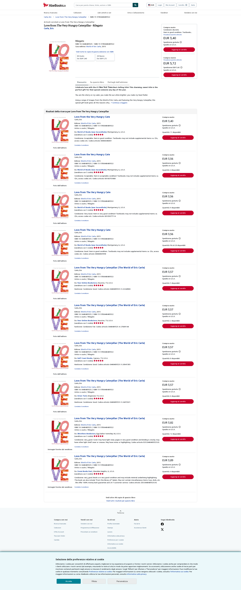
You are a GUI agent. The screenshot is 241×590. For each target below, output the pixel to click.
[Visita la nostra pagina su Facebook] (162, 524)
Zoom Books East (84, 471)
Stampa (110, 528)
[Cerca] (135, 5)
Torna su (120, 513)
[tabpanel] (117, 95)
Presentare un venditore (89, 532)
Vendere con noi (190, 13)
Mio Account (170, 5)
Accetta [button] (69, 581)
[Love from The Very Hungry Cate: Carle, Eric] (59, 221)
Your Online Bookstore (87, 283)
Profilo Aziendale (113, 524)
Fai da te (137, 524)
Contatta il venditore (81, 145)
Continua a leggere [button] (119, 103)
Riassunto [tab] (81, 82)
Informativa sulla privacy (116, 536)
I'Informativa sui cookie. (179, 571)
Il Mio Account (59, 532)
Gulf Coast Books (84, 358)
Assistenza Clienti (140, 528)
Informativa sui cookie (115, 544)
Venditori (164, 13)
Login (160, 5)
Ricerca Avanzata (50, 13)
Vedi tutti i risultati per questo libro (120, 501)
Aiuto (193, 5)
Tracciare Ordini (59, 536)
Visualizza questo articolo (172, 35)
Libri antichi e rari (104, 13)
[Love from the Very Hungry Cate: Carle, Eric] (59, 145)
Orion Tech (82, 396)
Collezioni (77, 13)
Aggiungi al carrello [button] (179, 49)
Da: (82, 57)
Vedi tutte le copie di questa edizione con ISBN (94, 52)
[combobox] (103, 5)
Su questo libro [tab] (97, 82)
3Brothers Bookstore (86, 433)
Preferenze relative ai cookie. (100, 571)
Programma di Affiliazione (90, 528)
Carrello (56, 540)
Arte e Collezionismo (135, 13)
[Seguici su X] (162, 529)
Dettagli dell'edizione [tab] (118, 82)
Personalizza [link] (122, 581)
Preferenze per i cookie (115, 540)
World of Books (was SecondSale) (92, 132)
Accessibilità (111, 548)
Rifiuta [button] (94, 581)
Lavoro (109, 532)
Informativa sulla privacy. (137, 574)
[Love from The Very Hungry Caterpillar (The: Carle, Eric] (59, 296)
